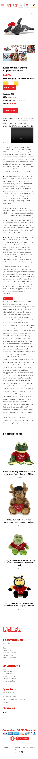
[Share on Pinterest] (15, 103)
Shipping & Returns (10, 676)
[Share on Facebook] (10, 103)
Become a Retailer (9, 653)
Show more (8, 299)
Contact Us (7, 650)
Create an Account (9, 671)
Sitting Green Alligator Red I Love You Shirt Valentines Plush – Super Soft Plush (19, 562)
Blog (4, 648)
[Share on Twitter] (12, 103)
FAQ (4, 645)
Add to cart (9, 87)
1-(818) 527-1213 (8, 692)
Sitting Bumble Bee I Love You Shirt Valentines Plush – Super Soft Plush (19, 604)
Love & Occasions (19, 100)
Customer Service (9, 679)
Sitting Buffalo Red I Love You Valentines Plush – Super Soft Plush (19, 521)
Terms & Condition (9, 658)
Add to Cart (11, 477)
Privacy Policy (8, 655)
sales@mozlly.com (9, 696)
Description (10, 110)
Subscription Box (9, 681)
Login (5, 669)
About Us (6, 643)
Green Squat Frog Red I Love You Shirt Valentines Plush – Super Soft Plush (19, 473)
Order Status (7, 674)
